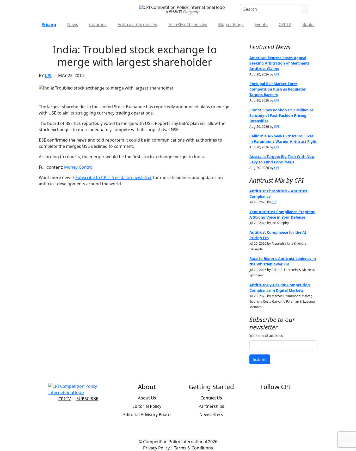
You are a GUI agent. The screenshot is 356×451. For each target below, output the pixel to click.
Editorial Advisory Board (147, 414)
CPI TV (285, 24)
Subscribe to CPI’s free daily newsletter (113, 177)
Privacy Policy (156, 448)
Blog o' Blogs (231, 24)
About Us (147, 398)
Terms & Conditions (193, 448)
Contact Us (211, 398)
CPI (48, 75)
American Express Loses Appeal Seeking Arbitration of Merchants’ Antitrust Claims (279, 63)
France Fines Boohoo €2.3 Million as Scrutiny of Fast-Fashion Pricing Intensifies (281, 115)
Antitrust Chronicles (137, 24)
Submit (260, 359)
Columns (98, 24)
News (72, 24)
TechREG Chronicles (187, 24)
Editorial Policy (146, 406)
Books (308, 24)
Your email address (266, 335)
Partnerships (211, 406)
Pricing (48, 24)
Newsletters (211, 414)
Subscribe (87, 399)
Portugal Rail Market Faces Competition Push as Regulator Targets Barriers (277, 89)
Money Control (79, 167)
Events (261, 24)
